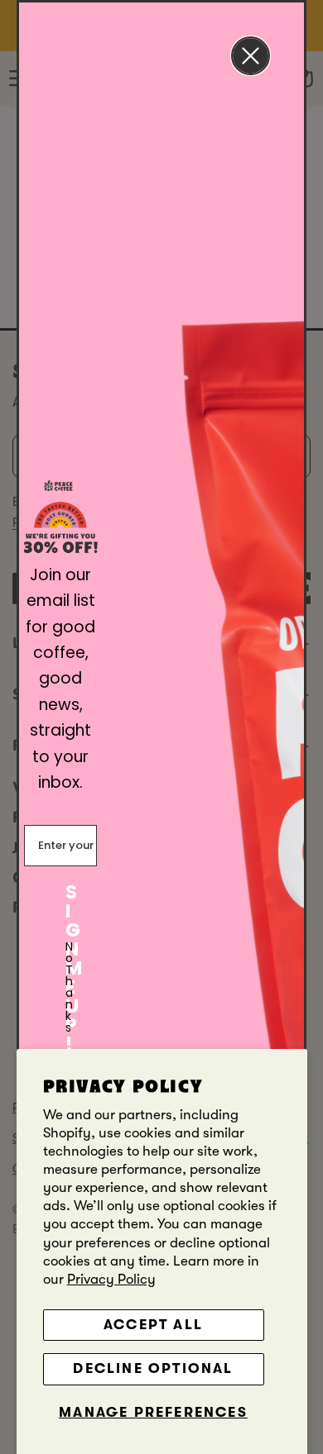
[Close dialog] (250, 55)
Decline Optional (153, 1368)
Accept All (153, 1324)
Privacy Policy (111, 1279)
